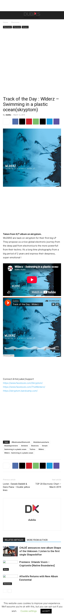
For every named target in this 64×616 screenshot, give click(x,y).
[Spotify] (41, 526)
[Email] (43, 122)
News (6, 569)
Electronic (15, 22)
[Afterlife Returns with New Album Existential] (10, 580)
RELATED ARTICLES (14, 540)
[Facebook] (15, 122)
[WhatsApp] (36, 122)
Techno (32, 449)
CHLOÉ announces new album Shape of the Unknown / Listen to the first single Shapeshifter (40, 551)
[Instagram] (16, 526)
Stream (25, 27)
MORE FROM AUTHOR (37, 540)
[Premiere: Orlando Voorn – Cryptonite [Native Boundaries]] (10, 565)
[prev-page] (5, 591)
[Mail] (22, 526)
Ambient (24, 446)
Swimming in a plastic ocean (15, 449)
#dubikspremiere (11, 446)
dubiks (8, 115)
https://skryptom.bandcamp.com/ (20, 390)
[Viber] (56, 122)
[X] (22, 122)
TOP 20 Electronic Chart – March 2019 (48, 485)
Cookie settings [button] (29, 611)
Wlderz (41, 449)
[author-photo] (32, 515)
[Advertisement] (32, 63)
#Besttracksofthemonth (21, 442)
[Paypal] (28, 526)
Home (5, 22)
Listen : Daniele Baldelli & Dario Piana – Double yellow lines (16, 487)
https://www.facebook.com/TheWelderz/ (24, 386)
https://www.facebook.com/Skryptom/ (23, 383)
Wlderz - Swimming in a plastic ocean (18, 453)
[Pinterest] (29, 122)
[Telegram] (50, 122)
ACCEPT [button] (46, 611)
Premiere (17, 27)
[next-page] (9, 591)
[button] (5, 15)
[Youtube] (53, 526)
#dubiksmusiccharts (41, 442)
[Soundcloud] (35, 526)
